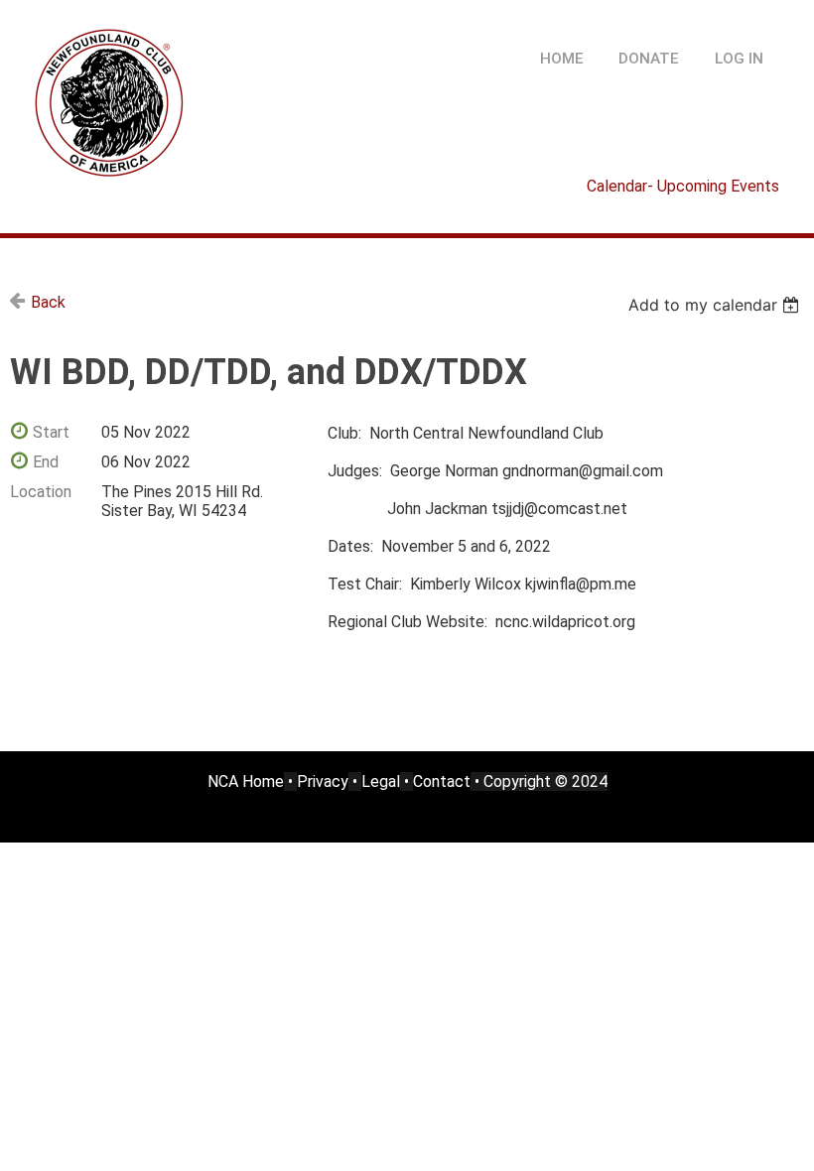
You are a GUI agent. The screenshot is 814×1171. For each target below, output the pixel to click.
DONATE (648, 58)
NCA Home (245, 781)
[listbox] (716, 305)
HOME (562, 58)
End (46, 462)
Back (48, 302)
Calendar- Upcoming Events (683, 186)
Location (40, 491)
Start (51, 432)
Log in (739, 58)
